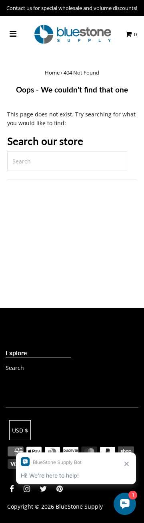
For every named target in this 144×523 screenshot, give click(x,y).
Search (15, 368)
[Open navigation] (13, 34)
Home (52, 72)
